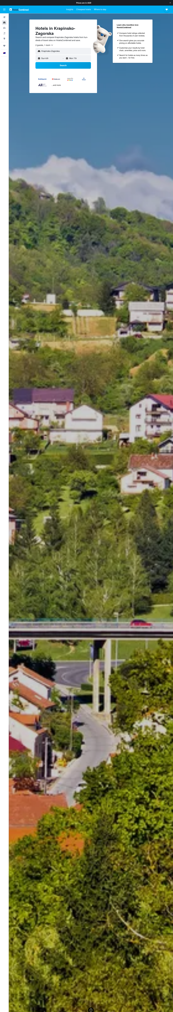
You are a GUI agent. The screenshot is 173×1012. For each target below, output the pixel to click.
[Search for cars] (4, 27)
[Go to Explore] (4, 38)
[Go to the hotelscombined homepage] (19, 9)
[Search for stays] (4, 22)
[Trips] (4, 45)
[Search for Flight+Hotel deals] (4, 33)
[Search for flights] (4, 17)
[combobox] (44, 45)
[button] (170, 3)
